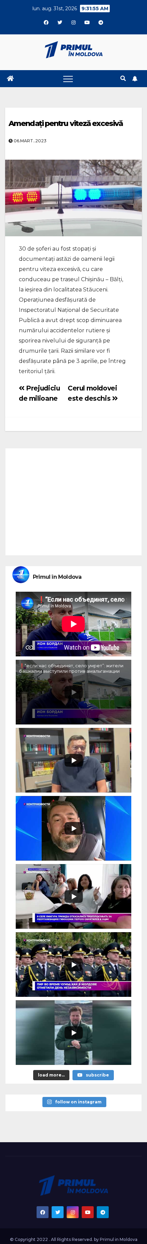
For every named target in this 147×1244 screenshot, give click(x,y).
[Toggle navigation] (68, 78)
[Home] (10, 79)
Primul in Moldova (118, 1239)
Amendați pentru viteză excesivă (66, 123)
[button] (123, 78)
